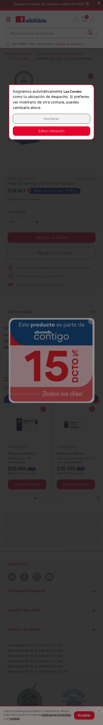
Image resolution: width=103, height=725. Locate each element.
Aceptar (84, 715)
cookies (15, 718)
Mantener (52, 118)
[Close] (91, 321)
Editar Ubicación (51, 131)
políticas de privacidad (56, 715)
